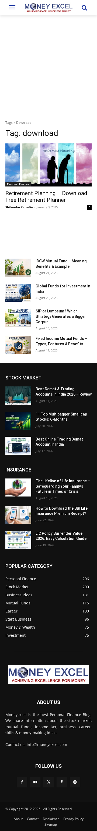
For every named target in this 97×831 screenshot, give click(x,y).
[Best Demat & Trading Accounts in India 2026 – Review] (18, 395)
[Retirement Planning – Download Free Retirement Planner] (48, 164)
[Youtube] (35, 782)
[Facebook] (22, 782)
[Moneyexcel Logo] (48, 7)
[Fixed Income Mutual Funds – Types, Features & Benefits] (18, 345)
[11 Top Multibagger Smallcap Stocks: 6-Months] (18, 421)
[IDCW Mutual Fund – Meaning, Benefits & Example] (18, 268)
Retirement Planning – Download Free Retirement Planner (46, 196)
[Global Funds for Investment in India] (18, 293)
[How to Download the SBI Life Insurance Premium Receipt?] (18, 515)
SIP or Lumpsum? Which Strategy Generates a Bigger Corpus (61, 316)
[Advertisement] (48, 66)
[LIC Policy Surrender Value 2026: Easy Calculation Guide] (18, 540)
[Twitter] (48, 782)
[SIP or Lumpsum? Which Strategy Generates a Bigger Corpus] (18, 318)
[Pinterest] (62, 782)
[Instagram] (75, 782)
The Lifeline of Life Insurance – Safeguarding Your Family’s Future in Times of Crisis (63, 486)
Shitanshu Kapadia (19, 207)
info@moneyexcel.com (47, 744)
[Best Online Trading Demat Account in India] (18, 446)
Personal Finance (18, 184)
